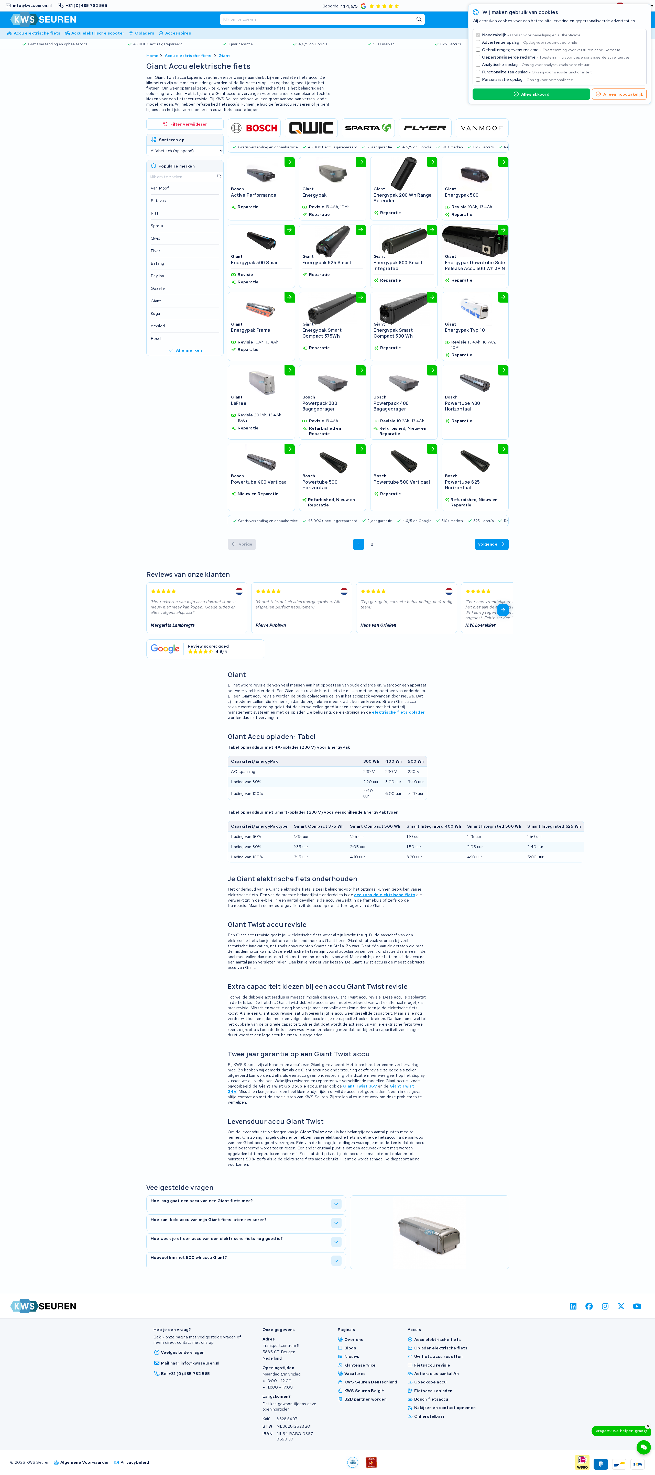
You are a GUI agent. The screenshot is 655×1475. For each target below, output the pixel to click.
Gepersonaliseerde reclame (556, 57)
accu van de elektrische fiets (384, 894)
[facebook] (589, 1306)
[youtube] (637, 1306)
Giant (224, 55)
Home (152, 55)
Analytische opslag (536, 64)
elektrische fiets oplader (398, 712)
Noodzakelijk (532, 35)
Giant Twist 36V (360, 1086)
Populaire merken (177, 166)
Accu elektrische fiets (188, 55)
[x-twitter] (621, 1306)
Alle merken (189, 350)
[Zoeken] (419, 19)
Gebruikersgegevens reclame (551, 49)
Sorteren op (171, 139)
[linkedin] (573, 1306)
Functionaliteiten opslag (537, 72)
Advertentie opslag (531, 42)
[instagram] (605, 1306)
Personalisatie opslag (528, 79)
